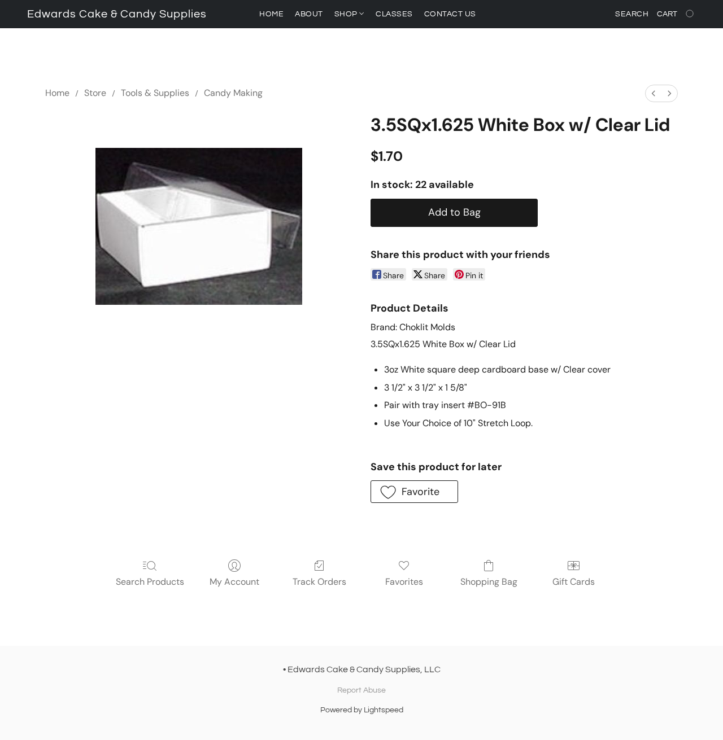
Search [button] (631, 14)
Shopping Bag (488, 582)
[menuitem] (653, 93)
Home (271, 14)
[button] (117, 14)
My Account (234, 582)
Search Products (150, 582)
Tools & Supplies (155, 93)
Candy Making (233, 93)
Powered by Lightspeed (361, 710)
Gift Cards (573, 582)
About (309, 14)
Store (95, 93)
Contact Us (450, 14)
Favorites (404, 582)
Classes (394, 14)
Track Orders (319, 582)
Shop (347, 14)
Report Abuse (361, 690)
